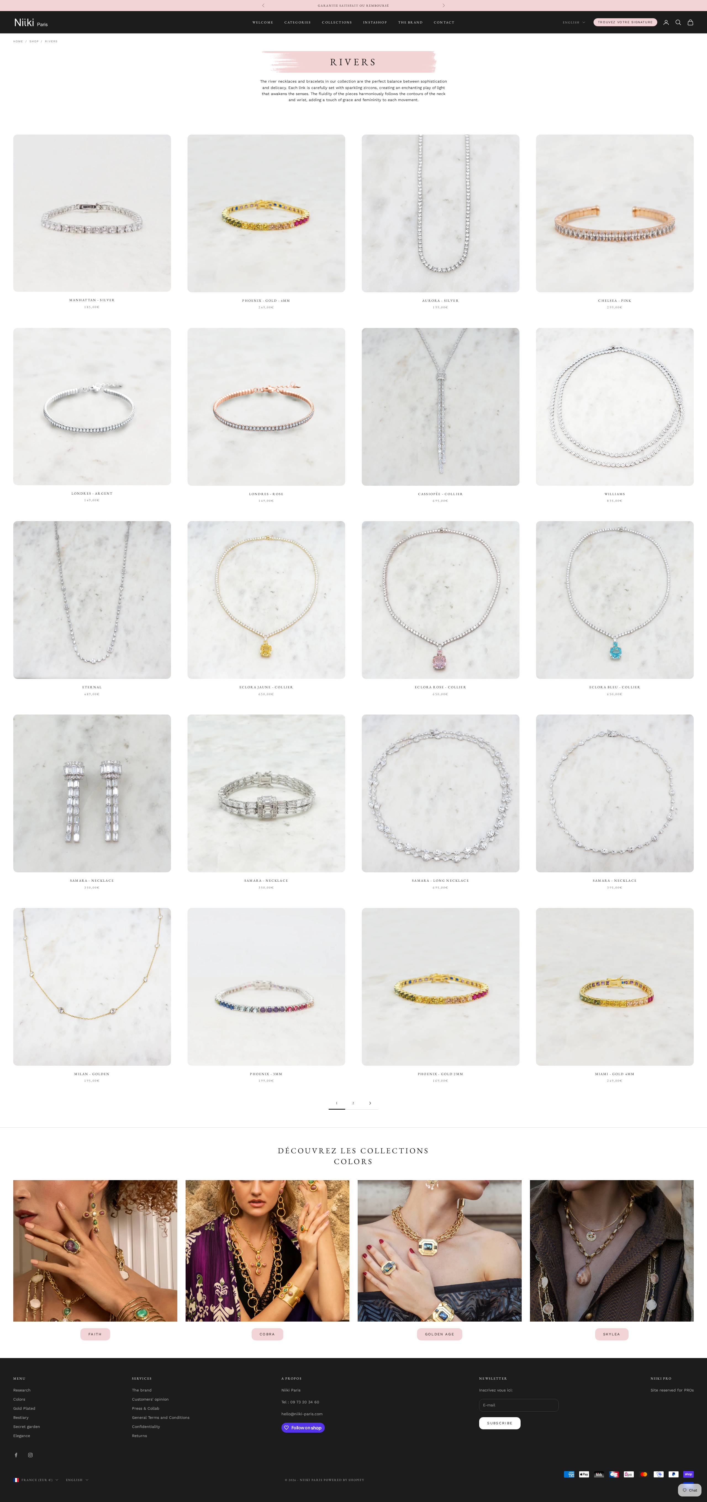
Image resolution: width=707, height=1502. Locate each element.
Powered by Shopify (344, 1480)
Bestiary (20, 1417)
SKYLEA (612, 1334)
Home (18, 41)
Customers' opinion (150, 1399)
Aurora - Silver (440, 300)
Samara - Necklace (92, 880)
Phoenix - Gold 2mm (440, 1074)
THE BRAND (410, 22)
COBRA (267, 1334)
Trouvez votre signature (625, 22)
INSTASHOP (375, 22)
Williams (615, 494)
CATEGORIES (297, 22)
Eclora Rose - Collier (440, 687)
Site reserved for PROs (672, 1390)
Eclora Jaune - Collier (266, 687)
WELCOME (262, 22)
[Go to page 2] (370, 1103)
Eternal (92, 687)
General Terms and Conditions (160, 1417)
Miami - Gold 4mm (615, 1074)
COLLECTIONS (337, 22)
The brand (142, 1390)
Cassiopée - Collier (440, 494)
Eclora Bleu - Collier (614, 687)
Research (22, 1390)
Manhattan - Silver (92, 300)
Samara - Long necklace (440, 880)
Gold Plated (24, 1408)
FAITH (95, 1334)
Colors (19, 1399)
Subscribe (500, 1423)
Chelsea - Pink (614, 300)
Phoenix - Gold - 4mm (266, 300)
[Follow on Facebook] (16, 1455)
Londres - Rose (266, 494)
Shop (34, 41)
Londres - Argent (92, 493)
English (571, 22)
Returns (139, 1435)
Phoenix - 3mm (266, 1074)
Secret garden (26, 1426)
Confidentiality (146, 1426)
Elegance (21, 1435)
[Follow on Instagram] (30, 1455)
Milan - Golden (92, 1074)
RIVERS (51, 41)
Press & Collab (145, 1408)
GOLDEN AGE (439, 1334)
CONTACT (444, 22)
